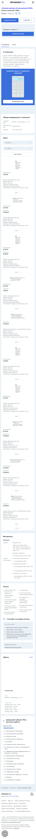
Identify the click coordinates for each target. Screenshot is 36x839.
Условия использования (7, 811)
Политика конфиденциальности (22, 811)
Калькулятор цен (10, 20)
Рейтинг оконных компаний (8, 808)
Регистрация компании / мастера (9, 803)
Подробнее (16, 828)
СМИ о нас (10, 800)
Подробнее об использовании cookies (11, 822)
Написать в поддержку (22, 808)
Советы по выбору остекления (22, 800)
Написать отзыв (18, 34)
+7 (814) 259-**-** (27, 20)
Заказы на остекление (6, 806)
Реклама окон (22, 803)
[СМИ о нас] (4, 837)
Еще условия (17, 154)
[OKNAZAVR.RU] (17, 2)
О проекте (3, 800)
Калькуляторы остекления (20, 806)
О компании (5, 44)
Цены (14, 44)
